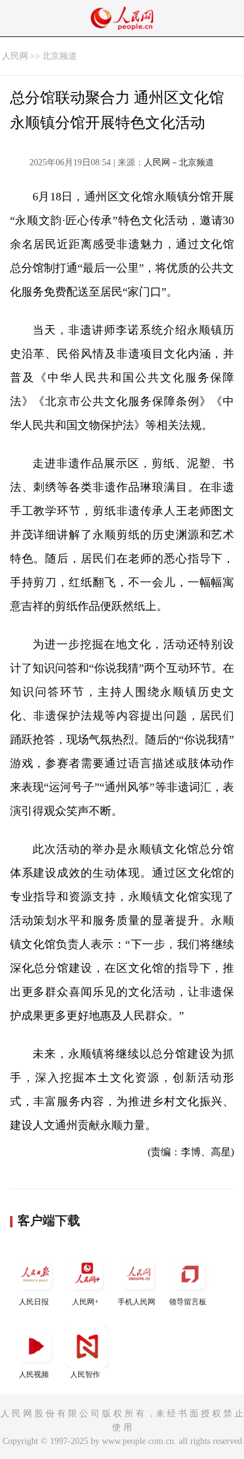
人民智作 (85, 1374)
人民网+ (85, 1301)
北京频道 (59, 56)
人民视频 (34, 1374)
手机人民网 (136, 1301)
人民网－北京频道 (179, 162)
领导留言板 (187, 1301)
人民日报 (34, 1301)
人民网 (15, 56)
